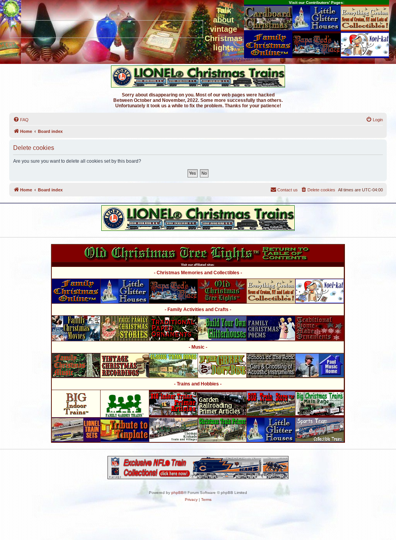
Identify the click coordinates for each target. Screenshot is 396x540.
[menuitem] (21, 119)
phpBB (177, 492)
